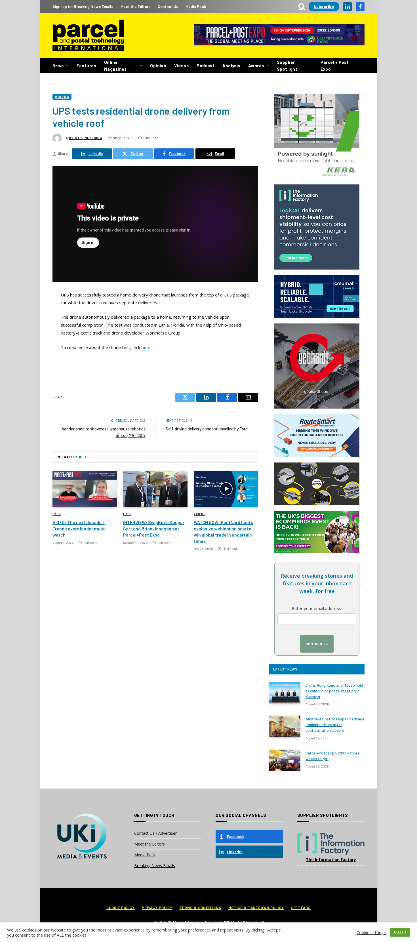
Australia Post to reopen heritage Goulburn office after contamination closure (335, 724)
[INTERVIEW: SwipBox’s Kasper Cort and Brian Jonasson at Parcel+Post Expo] (155, 489)
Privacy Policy (157, 907)
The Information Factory (331, 859)
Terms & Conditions (200, 907)
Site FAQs (301, 907)
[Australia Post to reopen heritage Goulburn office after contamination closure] (284, 726)
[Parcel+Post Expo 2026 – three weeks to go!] (284, 760)
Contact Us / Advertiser (155, 833)
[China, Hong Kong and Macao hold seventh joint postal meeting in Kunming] (284, 692)
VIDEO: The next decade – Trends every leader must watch (78, 528)
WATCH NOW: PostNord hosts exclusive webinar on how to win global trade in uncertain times (223, 531)
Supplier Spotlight (287, 66)
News (58, 65)
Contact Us (168, 6)
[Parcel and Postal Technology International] (88, 35)
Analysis (231, 65)
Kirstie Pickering (85, 138)
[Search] (301, 6)
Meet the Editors (135, 6)
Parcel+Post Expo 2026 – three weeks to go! (333, 755)
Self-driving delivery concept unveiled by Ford (207, 428)
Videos (181, 65)
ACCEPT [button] (400, 932)
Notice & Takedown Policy (256, 907)
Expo (56, 514)
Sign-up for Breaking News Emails (82, 6)
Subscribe (323, 6)
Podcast (205, 65)
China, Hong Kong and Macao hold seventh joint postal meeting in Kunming (334, 691)
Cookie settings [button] (371, 932)
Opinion (158, 65)
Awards (256, 65)
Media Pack (196, 6)
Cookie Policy (120, 907)
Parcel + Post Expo (335, 66)
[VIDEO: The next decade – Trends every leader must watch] (84, 489)
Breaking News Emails (154, 865)
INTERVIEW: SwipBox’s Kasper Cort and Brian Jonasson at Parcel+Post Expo (153, 528)
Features (86, 65)
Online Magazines (115, 66)
